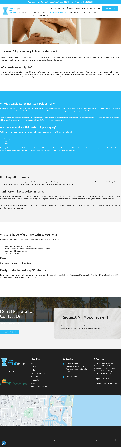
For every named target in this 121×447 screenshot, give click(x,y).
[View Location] (83, 8)
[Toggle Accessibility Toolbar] (4, 443)
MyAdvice (63, 440)
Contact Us (35, 380)
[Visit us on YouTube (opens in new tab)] (59, 8)
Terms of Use (111, 440)
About (33, 367)
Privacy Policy (102, 440)
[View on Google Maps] (99, 8)
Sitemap (118, 440)
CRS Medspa (35, 377)
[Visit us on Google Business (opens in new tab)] (63, 8)
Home (33, 363)
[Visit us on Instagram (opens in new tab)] (55, 8)
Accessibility (93, 440)
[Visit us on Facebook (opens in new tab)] (51, 8)
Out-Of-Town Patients (39, 387)
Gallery (33, 370)
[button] (110, 8)
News (33, 383)
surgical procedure (29, 57)
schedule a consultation (58, 275)
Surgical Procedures (38, 373)
